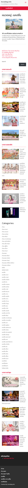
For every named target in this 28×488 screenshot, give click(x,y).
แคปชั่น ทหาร (5, 299)
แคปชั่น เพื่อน (5, 356)
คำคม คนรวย (5, 232)
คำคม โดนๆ (5, 251)
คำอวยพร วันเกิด (6, 258)
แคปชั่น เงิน (4, 346)
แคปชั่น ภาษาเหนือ (6, 320)
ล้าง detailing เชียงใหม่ (8, 52)
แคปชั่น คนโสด (5, 287)
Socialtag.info (6, 2)
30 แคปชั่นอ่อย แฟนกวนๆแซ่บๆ (12, 33)
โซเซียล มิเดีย (5, 368)
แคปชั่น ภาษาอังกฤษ (7, 318)
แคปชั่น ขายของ (6, 284)
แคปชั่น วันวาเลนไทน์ (7, 332)
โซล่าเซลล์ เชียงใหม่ (9, 458)
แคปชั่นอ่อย (5, 363)
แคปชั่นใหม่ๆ (5, 366)
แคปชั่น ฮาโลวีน (5, 344)
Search (4, 61)
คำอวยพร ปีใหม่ (5, 255)
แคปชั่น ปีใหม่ (5, 315)
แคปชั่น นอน (5, 306)
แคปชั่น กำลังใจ (5, 279)
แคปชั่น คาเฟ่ (5, 289)
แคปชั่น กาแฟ (5, 277)
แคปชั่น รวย (5, 323)
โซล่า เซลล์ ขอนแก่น (7, 56)
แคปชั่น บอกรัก (5, 311)
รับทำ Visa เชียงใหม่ (7, 54)
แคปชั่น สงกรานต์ (6, 337)
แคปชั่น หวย (5, 339)
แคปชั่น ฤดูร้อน (5, 325)
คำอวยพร (4, 253)
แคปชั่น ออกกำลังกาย (7, 342)
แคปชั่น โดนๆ (5, 358)
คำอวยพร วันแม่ (6, 260)
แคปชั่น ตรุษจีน (5, 296)
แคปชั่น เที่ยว (5, 351)
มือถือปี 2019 (5, 270)
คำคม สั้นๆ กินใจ (6, 244)
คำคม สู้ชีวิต (5, 246)
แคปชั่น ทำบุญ (5, 303)
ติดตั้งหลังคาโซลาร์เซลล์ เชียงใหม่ (10, 51)
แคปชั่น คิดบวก (5, 291)
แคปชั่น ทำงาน (5, 301)
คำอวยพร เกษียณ (6, 265)
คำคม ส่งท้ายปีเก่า (6, 241)
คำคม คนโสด (5, 234)
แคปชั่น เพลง (5, 354)
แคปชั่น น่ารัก (5, 308)
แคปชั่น (3, 272)
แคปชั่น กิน (4, 282)
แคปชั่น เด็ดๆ (5, 349)
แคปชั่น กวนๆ (5, 275)
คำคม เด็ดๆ (4, 248)
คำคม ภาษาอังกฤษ (6, 239)
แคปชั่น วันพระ (5, 330)
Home (3, 8)
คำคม (3, 227)
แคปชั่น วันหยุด (5, 335)
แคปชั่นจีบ (4, 361)
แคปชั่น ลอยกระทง (6, 327)
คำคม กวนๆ (5, 229)
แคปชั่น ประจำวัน (6, 313)
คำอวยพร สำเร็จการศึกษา (8, 263)
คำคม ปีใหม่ (4, 236)
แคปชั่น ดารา (5, 294)
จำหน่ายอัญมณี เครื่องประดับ (9, 57)
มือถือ (3, 267)
